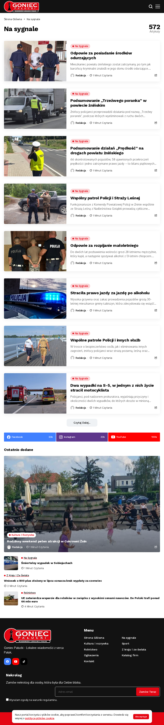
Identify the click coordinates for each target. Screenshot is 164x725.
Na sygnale (33, 19)
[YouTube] (15, 661)
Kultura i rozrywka (96, 643)
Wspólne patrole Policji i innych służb (105, 340)
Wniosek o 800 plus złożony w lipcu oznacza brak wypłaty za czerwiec (53, 580)
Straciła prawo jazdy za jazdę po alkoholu (110, 292)
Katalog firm (130, 655)
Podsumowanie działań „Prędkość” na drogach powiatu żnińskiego (106, 150)
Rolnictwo (90, 649)
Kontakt (89, 661)
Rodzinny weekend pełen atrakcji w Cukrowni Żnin (47, 541)
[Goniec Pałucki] (21, 6)
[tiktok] (23, 661)
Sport (125, 643)
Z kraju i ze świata (134, 649)
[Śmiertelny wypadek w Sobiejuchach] (11, 563)
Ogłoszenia (91, 655)
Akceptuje (141, 716)
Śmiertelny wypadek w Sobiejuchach (46, 563)
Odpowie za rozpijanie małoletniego (104, 245)
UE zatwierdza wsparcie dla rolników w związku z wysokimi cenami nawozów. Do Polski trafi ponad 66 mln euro (90, 599)
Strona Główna (13, 19)
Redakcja (80, 75)
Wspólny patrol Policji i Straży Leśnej (105, 198)
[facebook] (7, 661)
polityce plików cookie (39, 718)
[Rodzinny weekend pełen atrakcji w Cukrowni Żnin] (82, 504)
